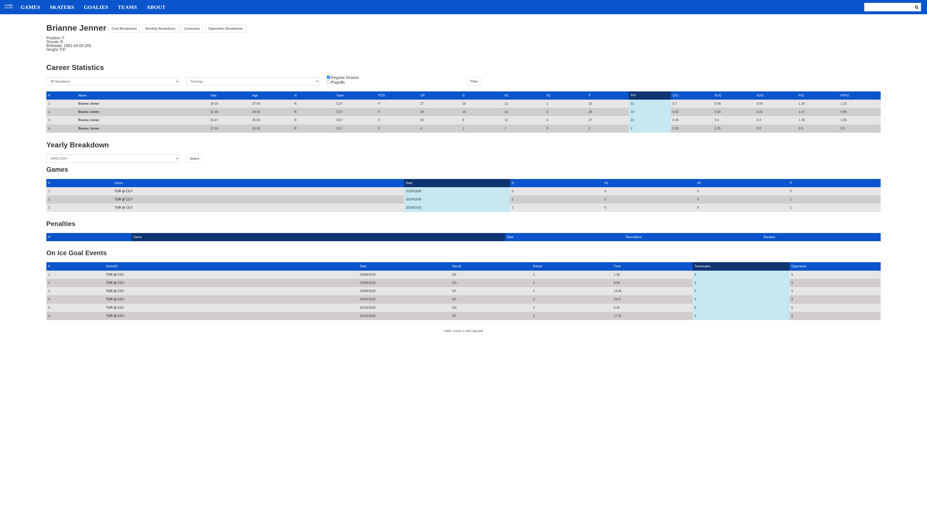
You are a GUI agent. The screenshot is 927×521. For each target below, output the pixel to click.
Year (213, 95)
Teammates (703, 266)
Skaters (62, 7)
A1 (506, 95)
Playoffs (338, 82)
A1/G (718, 95)
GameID (112, 266)
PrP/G (845, 95)
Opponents (799, 266)
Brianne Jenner (88, 103)
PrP (633, 95)
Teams (127, 7)
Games (30, 7)
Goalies (96, 7)
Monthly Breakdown (160, 28)
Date (409, 183)
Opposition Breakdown (225, 28)
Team (340, 95)
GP (422, 95)
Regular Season (345, 78)
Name (82, 95)
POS (381, 95)
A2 (548, 95)
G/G (675, 95)
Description (634, 237)
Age (255, 95)
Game (118, 183)
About (156, 7)
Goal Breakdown (124, 28)
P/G (801, 95)
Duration (769, 237)
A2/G (760, 95)
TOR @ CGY (123, 191)
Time (617, 266)
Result (456, 266)
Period (537, 266)
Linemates (192, 28)
